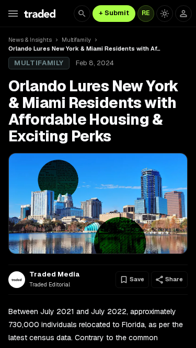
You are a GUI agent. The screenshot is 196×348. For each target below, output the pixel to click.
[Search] (82, 13)
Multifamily (76, 39)
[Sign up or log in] (183, 13)
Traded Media (54, 274)
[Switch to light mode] (164, 13)
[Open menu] (13, 13)
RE (146, 13)
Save (137, 279)
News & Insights (30, 39)
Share (174, 279)
